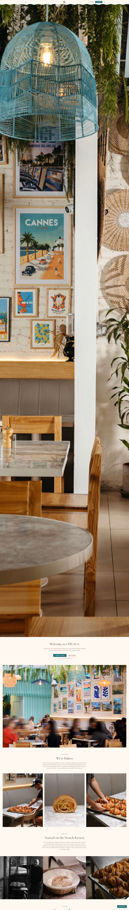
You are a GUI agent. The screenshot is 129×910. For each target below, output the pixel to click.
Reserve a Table (59, 655)
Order (92, 1)
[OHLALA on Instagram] (104, 2)
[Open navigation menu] (25, 2)
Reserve (99, 1)
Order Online (72, 655)
